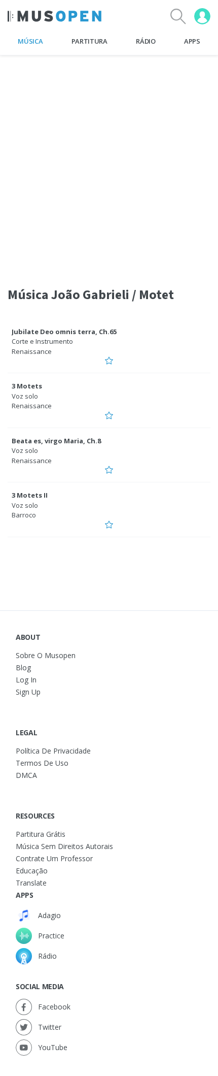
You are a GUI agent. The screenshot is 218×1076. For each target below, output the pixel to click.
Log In (26, 679)
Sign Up (28, 692)
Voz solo (25, 396)
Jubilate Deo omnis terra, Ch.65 (64, 331)
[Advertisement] (109, 164)
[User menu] (202, 16)
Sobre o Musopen (46, 655)
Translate (31, 883)
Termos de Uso (42, 763)
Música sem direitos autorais (64, 846)
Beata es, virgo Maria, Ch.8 (56, 440)
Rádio (145, 41)
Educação (32, 870)
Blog (23, 667)
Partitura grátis (40, 834)
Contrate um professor (54, 858)
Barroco (24, 514)
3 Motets (27, 385)
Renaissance (32, 351)
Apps (192, 41)
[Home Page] (54, 16)
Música (30, 41)
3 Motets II (30, 495)
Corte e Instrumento (42, 341)
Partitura (89, 41)
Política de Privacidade (53, 751)
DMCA (26, 775)
